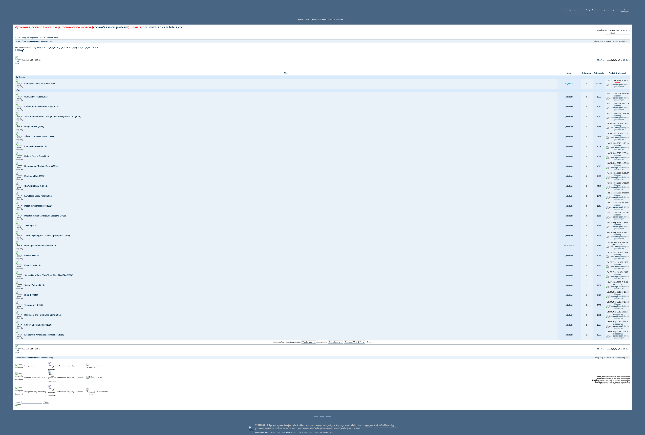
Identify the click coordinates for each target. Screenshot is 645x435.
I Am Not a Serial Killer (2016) (38, 196)
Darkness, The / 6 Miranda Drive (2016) (42, 315)
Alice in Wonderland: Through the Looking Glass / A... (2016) (52, 116)
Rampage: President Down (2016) (40, 245)
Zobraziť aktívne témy (49, 37)
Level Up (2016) (31, 255)
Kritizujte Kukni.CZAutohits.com (39, 84)
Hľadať (314, 19)
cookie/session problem (110, 27)
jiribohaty (569, 97)
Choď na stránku (604, 60)
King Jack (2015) (32, 265)
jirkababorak (569, 246)
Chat (330, 19)
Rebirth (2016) (31, 295)
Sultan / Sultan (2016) (34, 285)
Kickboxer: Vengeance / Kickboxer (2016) (44, 335)
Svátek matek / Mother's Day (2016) (41, 107)
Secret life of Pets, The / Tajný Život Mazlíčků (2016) (48, 275)
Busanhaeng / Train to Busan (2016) (41, 166)
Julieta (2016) (30, 226)
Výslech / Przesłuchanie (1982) (39, 136)
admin (617, 83)
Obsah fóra (20, 41)
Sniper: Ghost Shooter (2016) (38, 325)
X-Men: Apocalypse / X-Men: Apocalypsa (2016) (47, 235)
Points (323, 19)
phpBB (298, 432)
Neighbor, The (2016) (34, 126)
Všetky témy (35, 48)
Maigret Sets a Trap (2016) (36, 156)
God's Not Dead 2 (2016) (36, 186)
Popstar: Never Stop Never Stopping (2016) (45, 216)
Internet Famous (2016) (35, 146)
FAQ (307, 19)
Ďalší (628, 60)
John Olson (280, 432)
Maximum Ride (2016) (34, 176)
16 (624, 60)
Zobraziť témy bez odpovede (26, 37)
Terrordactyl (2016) (33, 305)
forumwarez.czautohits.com (164, 27)
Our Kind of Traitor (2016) (36, 97)
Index (300, 19)
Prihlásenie (338, 19)
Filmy (44, 41)
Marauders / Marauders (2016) (38, 206)
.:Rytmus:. (569, 84)
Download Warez (33, 41)
